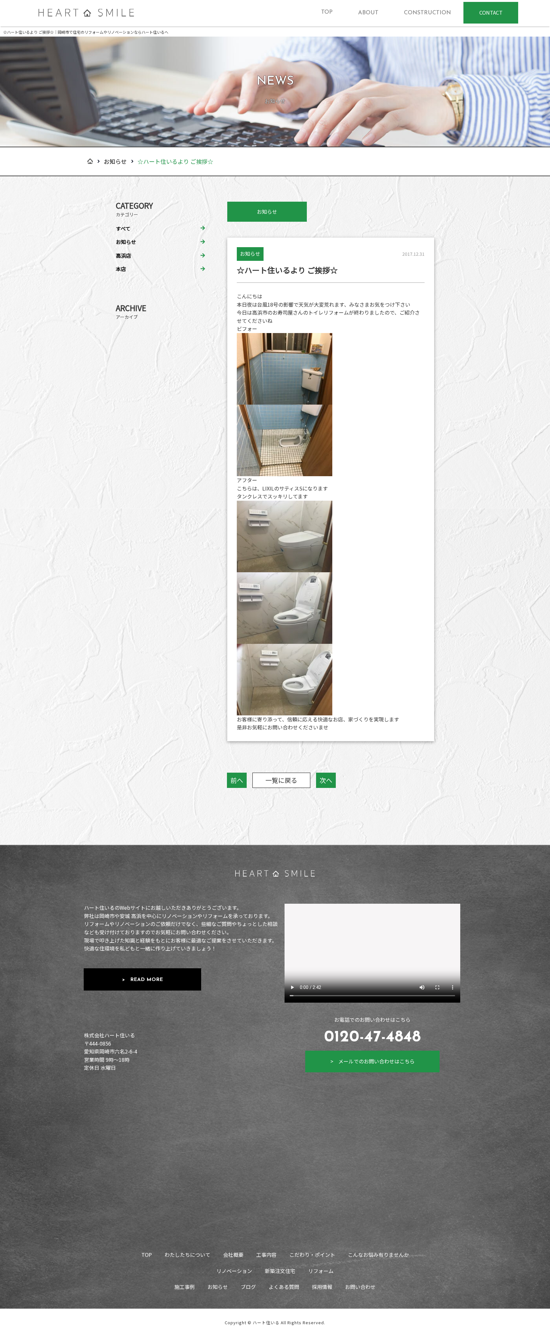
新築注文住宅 (280, 1271)
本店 (121, 269)
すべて (123, 228)
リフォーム (321, 1271)
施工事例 (184, 1287)
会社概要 (233, 1254)
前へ (236, 780)
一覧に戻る (281, 780)
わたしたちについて (187, 1254)
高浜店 (123, 255)
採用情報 (322, 1287)
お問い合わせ (360, 1287)
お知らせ (115, 161)
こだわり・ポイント (312, 1254)
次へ (326, 780)
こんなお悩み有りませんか (378, 1254)
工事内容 (266, 1254)
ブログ (248, 1287)
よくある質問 (284, 1287)
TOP (146, 1254)
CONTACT (491, 12)
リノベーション (234, 1271)
